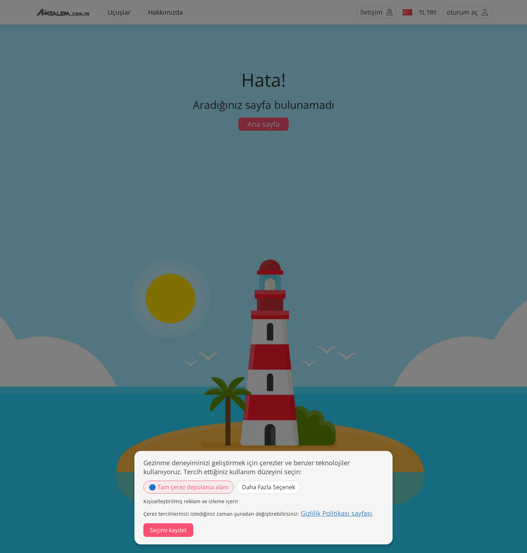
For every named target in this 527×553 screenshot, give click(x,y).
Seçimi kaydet (168, 530)
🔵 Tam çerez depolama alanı (188, 487)
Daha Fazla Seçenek (268, 487)
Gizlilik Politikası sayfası (336, 513)
